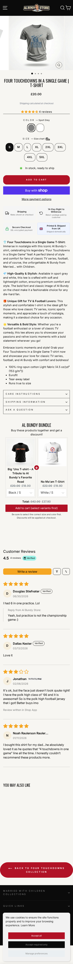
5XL (42, 157)
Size (34, 138)
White (40, 128)
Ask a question (20, 409)
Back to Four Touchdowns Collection (39, 870)
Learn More (28, 925)
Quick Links (14, 906)
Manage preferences (36, 953)
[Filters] (57, 571)
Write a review (27, 571)
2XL (48, 147)
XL (37, 147)
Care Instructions (23, 394)
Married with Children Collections (24, 893)
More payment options (36, 199)
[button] (30, 111)
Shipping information (26, 402)
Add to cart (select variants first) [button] (36, 506)
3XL (60, 147)
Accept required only (36, 944)
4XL (30, 157)
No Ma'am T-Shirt (52, 481)
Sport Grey (31, 128)
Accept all (36, 935)
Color (36, 120)
